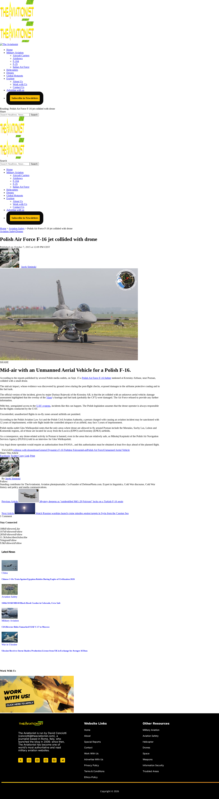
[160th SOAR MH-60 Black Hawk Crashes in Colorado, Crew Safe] (10, 594)
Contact (88, 747)
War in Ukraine (9, 644)
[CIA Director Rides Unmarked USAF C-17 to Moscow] (10, 617)
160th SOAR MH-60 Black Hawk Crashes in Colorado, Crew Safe (31, 603)
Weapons (147, 759)
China (5, 573)
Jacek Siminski (28, 266)
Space (146, 753)
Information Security (153, 765)
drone (36, 450)
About (87, 735)
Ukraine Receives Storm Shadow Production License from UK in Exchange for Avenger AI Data (45, 651)
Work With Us (91, 753)
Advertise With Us (93, 759)
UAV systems (43, 405)
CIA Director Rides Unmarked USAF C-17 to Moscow (26, 627)
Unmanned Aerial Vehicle (117, 450)
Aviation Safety (8, 231)
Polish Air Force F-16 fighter (96, 378)
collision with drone (23, 450)
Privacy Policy (91, 765)
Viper (49, 397)
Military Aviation (10, 620)
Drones (19, 231)
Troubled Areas (151, 771)
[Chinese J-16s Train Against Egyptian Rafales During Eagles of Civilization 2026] (10, 570)
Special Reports (92, 741)
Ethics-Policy (91, 777)
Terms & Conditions (94, 771)
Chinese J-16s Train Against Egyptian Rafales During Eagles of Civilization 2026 (38, 579)
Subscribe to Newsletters (25, 98)
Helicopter (148, 741)
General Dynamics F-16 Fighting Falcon (59, 450)
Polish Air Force (95, 450)
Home (87, 730)
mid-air (83, 450)
